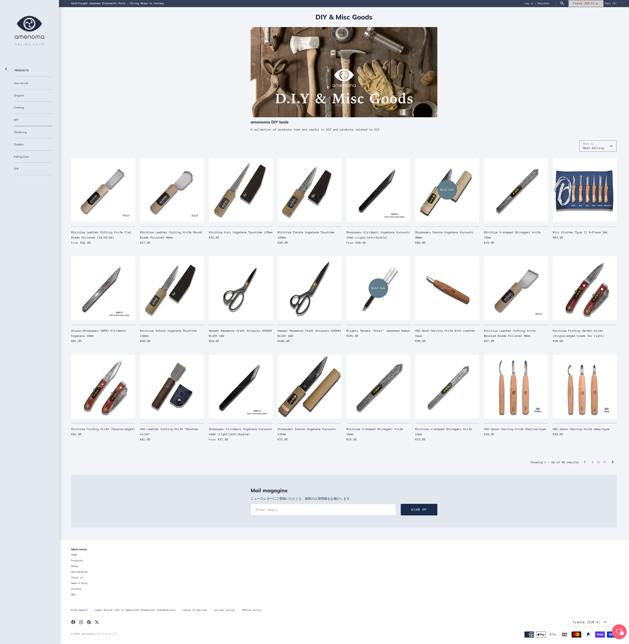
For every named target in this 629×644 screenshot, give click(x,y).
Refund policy (251, 610)
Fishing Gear (21, 157)
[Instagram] (81, 622)
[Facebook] (73, 622)
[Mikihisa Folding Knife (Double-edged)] (103, 387)
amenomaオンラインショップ (99, 633)
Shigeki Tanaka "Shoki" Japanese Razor (378, 330)
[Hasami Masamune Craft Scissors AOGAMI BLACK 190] (241, 288)
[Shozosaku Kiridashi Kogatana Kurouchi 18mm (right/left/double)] (241, 387)
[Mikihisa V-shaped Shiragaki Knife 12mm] (447, 387)
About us (77, 577)
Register (544, 3)
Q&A (73, 594)
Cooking (19, 107)
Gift (16, 169)
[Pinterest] (89, 622)
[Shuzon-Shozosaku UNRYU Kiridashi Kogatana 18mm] (103, 288)
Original (19, 95)
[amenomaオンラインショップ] (29, 29)
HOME (74, 555)
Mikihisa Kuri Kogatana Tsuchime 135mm (240, 232)
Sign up (419, 509)
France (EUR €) (583, 3)
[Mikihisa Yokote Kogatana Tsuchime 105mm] (310, 190)
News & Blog (79, 583)
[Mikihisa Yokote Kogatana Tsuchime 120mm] (172, 288)
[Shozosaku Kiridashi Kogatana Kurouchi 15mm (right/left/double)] (378, 190)
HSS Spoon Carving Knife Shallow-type (515, 429)
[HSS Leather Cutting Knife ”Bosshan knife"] (172, 387)
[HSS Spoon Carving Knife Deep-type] (585, 387)
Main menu (79, 549)
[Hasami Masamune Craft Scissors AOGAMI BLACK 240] (310, 288)
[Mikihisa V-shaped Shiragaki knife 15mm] (516, 190)
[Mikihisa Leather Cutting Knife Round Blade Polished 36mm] (172, 190)
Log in (529, 3)
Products (21, 70)
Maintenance (79, 571)
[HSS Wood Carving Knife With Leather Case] (447, 288)
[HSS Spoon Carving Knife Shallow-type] (516, 387)
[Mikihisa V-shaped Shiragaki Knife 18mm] (378, 387)
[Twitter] (97, 622)
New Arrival (21, 83)
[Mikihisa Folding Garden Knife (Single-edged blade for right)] (585, 288)
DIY (16, 120)
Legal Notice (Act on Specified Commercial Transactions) (135, 610)
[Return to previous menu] (6, 68)
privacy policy (224, 610)
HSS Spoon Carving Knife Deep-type (581, 429)
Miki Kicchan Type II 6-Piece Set (580, 232)
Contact (76, 588)
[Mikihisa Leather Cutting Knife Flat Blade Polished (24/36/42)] (103, 190)
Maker (75, 566)
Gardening (20, 132)
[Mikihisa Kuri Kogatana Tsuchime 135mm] (241, 190)
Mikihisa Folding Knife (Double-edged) (103, 429)
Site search (79, 610)
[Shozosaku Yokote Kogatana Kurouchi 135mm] (310, 387)
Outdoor (19, 144)
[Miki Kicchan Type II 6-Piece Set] (585, 190)
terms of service (195, 610)
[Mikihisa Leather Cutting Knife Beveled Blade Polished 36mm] (516, 288)
